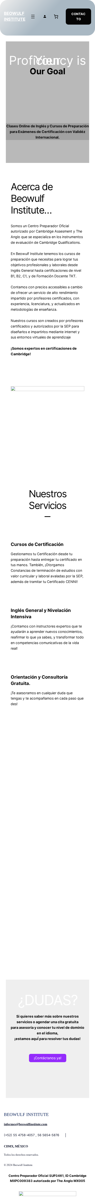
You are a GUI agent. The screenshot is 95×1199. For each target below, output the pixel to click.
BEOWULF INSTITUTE (26, 1114)
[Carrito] (56, 16)
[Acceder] (44, 16)
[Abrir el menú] (33, 16)
